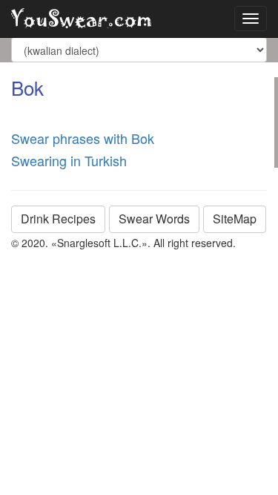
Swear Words (154, 218)
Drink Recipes (58, 218)
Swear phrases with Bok (82, 138)
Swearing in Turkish (69, 160)
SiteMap (235, 218)
